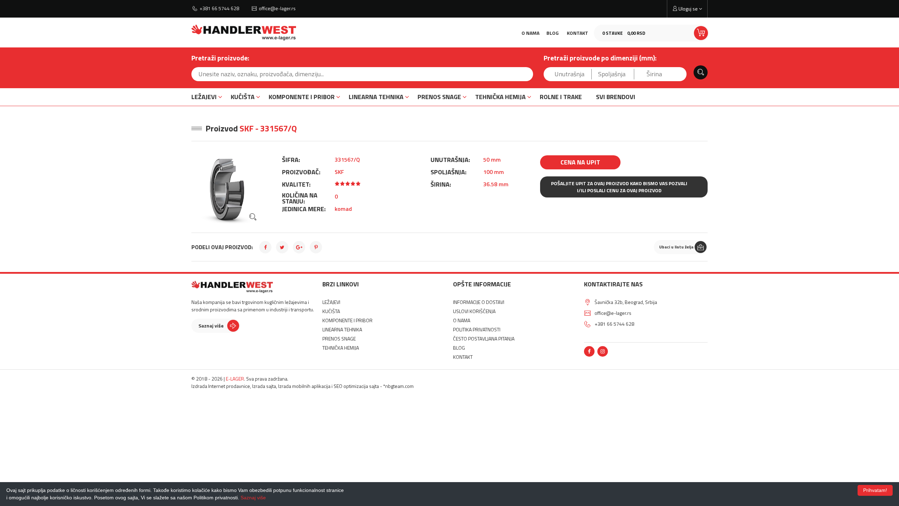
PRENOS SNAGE (439, 97)
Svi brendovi (615, 97)
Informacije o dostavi (478, 302)
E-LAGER (235, 378)
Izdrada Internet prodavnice (220, 386)
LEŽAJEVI (204, 97)
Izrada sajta (264, 386)
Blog (552, 33)
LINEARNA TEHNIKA (376, 97)
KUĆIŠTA (243, 97)
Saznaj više (211, 325)
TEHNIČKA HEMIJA (500, 97)
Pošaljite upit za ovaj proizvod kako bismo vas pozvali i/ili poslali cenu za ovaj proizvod (619, 187)
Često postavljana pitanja (483, 338)
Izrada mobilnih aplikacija (304, 386)
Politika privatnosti (476, 329)
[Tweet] (282, 247)
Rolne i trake (561, 97)
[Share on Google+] (299, 247)
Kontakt (577, 33)
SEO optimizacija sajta (356, 386)
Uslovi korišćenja (474, 311)
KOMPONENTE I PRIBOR (302, 97)
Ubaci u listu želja (676, 247)
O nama (530, 33)
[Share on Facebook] (265, 247)
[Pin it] (316, 247)
